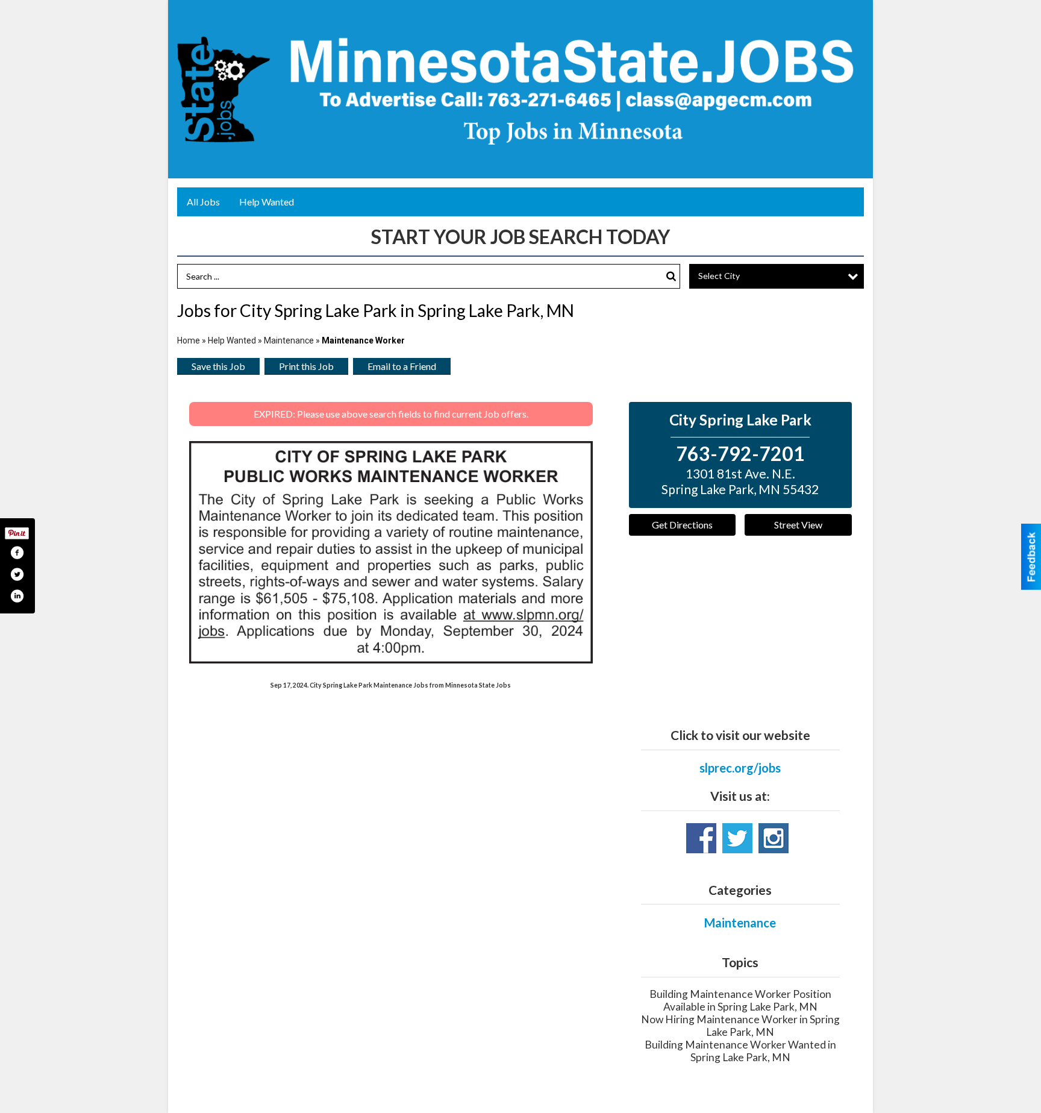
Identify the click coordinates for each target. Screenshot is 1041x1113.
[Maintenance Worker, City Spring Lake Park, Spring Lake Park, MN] (391, 552)
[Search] (671, 276)
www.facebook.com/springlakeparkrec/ (701, 838)
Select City (719, 276)
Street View (798, 524)
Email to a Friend (401, 366)
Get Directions (682, 524)
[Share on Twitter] (17, 574)
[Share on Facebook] (17, 552)
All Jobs (203, 201)
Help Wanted (266, 201)
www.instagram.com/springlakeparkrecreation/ (773, 838)
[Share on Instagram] (17, 596)
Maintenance (289, 340)
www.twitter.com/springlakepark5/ (737, 838)
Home (188, 340)
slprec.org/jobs (740, 767)
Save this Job (218, 366)
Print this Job (306, 366)
